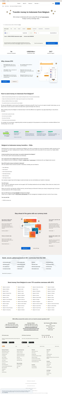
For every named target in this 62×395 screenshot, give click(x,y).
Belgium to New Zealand (22, 303)
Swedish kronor (35, 268)
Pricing (3, 370)
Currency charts (19, 358)
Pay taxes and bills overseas (36, 358)
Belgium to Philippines (36, 291)
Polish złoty (49, 266)
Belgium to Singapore (36, 301)
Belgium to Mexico (21, 297)
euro (34, 262)
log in (22, 43)
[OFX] (3, 3)
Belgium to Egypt (6, 303)
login (17, 98)
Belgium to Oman (21, 307)
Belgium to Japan (21, 293)
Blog (17, 367)
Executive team (49, 373)
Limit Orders (4, 360)
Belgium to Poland (36, 293)
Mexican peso (21, 266)
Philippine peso (49, 262)
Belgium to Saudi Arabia (37, 297)
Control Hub (3, 363)
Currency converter (20, 352)
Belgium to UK (50, 301)
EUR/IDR (17, 192)
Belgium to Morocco (21, 299)
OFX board (48, 371)
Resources (30, 3)
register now (26, 160)
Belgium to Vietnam (51, 309)
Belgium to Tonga (51, 297)
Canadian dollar (21, 262)
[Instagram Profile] (52, 337)
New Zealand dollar (36, 266)
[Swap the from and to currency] (31, 33)
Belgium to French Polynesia (7, 307)
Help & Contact (42, 346)
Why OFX (24, 3)
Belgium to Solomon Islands (37, 303)
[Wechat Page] (48, 337)
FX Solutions (4, 355)
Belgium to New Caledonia (22, 301)
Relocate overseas (34, 357)
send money (32, 160)
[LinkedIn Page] (44, 337)
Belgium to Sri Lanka (36, 309)
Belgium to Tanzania (51, 291)
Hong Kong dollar (21, 264)
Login (16, 346)
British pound (6, 264)
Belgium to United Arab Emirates (53, 303)
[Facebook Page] (42, 337)
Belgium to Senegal (36, 299)
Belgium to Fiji (5, 305)
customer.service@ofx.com (11, 327)
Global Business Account (5, 351)
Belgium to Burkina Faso (7, 293)
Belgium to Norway (21, 305)
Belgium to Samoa (36, 295)
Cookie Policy (6, 392)
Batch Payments (4, 367)
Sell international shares (35, 361)
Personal (18, 3)
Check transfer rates (35, 351)
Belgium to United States (52, 305)
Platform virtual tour (20, 351)
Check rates (36, 3)
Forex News (18, 366)
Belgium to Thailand (51, 293)
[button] (11, 29)
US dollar (48, 268)
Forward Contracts (4, 358)
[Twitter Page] (46, 337)
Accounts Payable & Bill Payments (7, 366)
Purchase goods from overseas (36, 360)
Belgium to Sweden (51, 287)
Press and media (34, 367)
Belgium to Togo (50, 295)
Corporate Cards (4, 354)
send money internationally (22, 194)
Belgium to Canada (6, 295)
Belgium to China (6, 297)
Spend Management (5, 364)
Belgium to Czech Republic (7, 299)
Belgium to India (20, 289)
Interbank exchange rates (21, 354)
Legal (47, 352)
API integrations (34, 366)
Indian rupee (34, 264)
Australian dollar (7, 262)
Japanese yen (6, 266)
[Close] (31, 390)
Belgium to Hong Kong (7, 309)
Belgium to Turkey (51, 299)
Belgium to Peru (35, 289)
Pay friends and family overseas (36, 355)
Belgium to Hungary (21, 287)
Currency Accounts (5, 361)
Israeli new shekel (6, 268)
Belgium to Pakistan (21, 309)
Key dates (48, 365)
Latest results (49, 364)
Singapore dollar (50, 264)
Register (57, 3)
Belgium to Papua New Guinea (38, 287)
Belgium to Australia (6, 287)
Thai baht (19, 268)
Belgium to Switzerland (52, 289)
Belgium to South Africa (37, 305)
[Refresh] (3, 24)
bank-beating (45, 17)
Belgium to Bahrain (6, 289)
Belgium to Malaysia (21, 295)
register (19, 43)
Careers (48, 374)
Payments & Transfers (5, 352)
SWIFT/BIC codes (19, 360)
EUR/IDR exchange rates (7, 200)
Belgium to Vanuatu (51, 307)
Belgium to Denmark (6, 301)
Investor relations (49, 367)
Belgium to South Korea (37, 307)
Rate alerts (18, 357)
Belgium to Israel (20, 291)
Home (3, 6)
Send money (7, 6)
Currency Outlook (19, 364)
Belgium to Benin (6, 291)
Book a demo (57, 346)
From (5, 30)
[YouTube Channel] (50, 337)
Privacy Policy (49, 355)
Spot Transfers (4, 357)
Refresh (19, 24)
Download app (34, 354)
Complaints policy (49, 354)
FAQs (28, 346)
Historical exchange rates (20, 355)
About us (48, 351)
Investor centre (49, 362)
